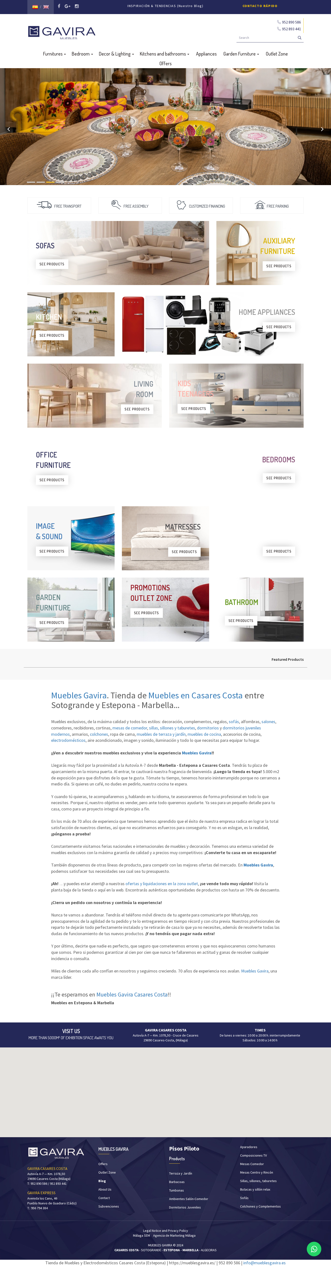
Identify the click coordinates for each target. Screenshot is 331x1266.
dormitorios (208, 728)
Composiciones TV (253, 1155)
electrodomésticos (68, 740)
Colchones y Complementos (260, 1206)
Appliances (206, 53)
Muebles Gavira (79, 695)
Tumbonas (176, 1190)
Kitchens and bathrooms (163, 53)
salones (268, 721)
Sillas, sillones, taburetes (258, 1181)
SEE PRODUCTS (52, 264)
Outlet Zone (277, 53)
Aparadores (248, 1147)
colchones (99, 734)
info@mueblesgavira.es (264, 1263)
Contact (104, 1198)
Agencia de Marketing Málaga (174, 1235)
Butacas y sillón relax (255, 1189)
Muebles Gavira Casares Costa (132, 994)
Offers (165, 63)
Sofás (244, 1198)
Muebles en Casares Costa (195, 695)
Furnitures (53, 53)
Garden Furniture (240, 53)
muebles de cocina (204, 734)
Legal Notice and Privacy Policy (165, 1230)
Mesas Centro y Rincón (256, 1172)
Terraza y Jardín (180, 1173)
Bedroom (81, 53)
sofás (234, 721)
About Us (104, 1189)
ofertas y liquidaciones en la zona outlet (162, 883)
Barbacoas (177, 1182)
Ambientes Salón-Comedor (188, 1199)
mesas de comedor (129, 728)
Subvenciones (108, 1206)
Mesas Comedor (252, 1164)
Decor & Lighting (115, 53)
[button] (165, 1089)
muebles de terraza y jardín (161, 734)
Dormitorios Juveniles (185, 1207)
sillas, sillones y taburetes (172, 728)
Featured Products (288, 659)
